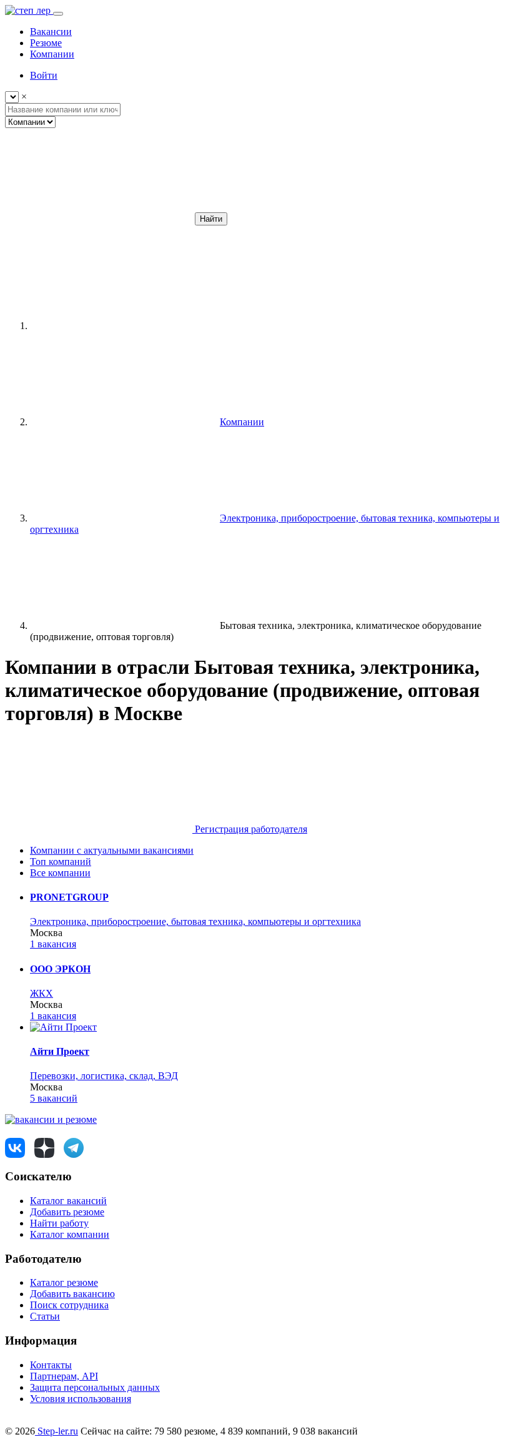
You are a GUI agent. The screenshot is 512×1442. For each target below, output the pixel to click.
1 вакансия (53, 944)
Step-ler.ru (56, 1431)
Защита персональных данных (95, 1387)
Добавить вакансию (72, 1293)
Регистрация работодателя (249, 829)
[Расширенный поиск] (98, 218)
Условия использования (80, 1398)
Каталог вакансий (68, 1200)
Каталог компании (69, 1234)
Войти (43, 75)
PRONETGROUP (69, 897)
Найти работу (59, 1223)
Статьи (45, 1316)
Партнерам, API (64, 1376)
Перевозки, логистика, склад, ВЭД (104, 1075)
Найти (211, 219)
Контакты (51, 1365)
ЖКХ (41, 993)
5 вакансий (53, 1098)
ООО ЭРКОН (60, 969)
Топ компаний (60, 861)
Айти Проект (59, 1051)
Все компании (60, 872)
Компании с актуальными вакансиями (112, 850)
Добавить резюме (67, 1212)
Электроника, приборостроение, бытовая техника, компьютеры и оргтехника (195, 921)
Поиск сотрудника (69, 1305)
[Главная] (123, 325)
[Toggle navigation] (58, 14)
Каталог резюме (64, 1282)
